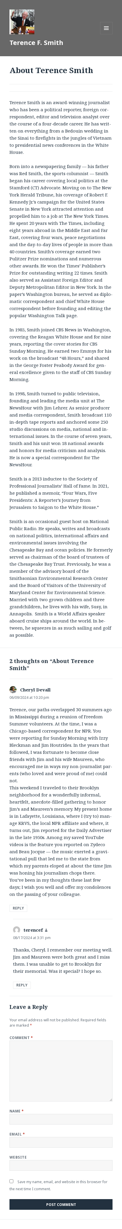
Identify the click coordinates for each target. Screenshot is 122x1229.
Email (17, 1134)
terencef (33, 930)
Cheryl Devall (35, 690)
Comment (21, 1037)
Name (16, 1111)
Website (18, 1157)
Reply (18, 908)
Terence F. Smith (36, 42)
